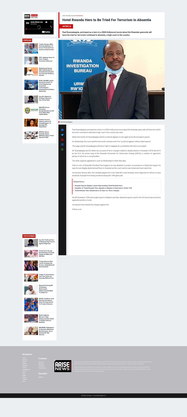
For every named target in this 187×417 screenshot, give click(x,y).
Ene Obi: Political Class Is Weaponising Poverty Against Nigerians (47, 241)
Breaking (24, 360)
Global (24, 362)
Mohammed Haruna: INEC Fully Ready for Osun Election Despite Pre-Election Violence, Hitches (46, 72)
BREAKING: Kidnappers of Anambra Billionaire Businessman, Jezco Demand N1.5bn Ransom (46, 331)
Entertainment (26, 369)
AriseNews (79, 15)
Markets (40, 377)
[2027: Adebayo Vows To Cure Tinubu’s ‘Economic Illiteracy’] (31, 57)
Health (24, 375)
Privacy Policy (42, 368)
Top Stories (29, 236)
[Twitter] (73, 251)
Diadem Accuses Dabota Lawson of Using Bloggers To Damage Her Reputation (45, 123)
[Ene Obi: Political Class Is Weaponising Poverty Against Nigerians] (31, 239)
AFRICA (66, 26)
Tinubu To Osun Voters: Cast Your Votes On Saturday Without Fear (46, 276)
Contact (24, 379)
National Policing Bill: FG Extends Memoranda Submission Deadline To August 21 (46, 289)
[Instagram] (74, 251)
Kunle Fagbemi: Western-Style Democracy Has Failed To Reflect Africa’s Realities (46, 318)
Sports (24, 371)
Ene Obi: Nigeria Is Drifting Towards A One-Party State (45, 98)
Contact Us (41, 366)
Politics (24, 367)
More (23, 381)
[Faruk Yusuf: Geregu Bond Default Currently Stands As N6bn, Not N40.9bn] (31, 250)
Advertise (41, 364)
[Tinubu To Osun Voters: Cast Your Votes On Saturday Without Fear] (31, 274)
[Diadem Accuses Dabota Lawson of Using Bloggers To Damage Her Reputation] (31, 119)
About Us (41, 362)
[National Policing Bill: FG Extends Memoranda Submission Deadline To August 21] (31, 284)
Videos (24, 377)
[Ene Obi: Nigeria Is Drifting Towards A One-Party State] (31, 96)
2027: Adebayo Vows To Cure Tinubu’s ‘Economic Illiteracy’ (46, 59)
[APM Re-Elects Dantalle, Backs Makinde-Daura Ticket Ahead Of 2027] (31, 131)
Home (24, 358)
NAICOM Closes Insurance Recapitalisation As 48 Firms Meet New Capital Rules (46, 111)
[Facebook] (72, 251)
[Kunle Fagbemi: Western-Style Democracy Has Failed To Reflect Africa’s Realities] (31, 314)
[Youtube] (75, 251)
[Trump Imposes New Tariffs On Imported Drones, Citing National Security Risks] (31, 260)
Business (25, 365)
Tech (23, 373)
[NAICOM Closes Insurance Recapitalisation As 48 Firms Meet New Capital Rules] (31, 106)
